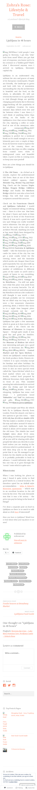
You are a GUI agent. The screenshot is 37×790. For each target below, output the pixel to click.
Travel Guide (11, 581)
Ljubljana (23, 564)
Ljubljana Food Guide (24, 613)
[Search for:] (18, 694)
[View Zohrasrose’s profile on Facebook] (5, 685)
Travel (18, 37)
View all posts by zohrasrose (20, 541)
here (17, 512)
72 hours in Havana (18, 749)
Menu (19, 27)
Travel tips (25, 581)
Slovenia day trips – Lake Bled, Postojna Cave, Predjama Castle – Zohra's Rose (18, 633)
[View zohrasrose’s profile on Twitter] (10, 685)
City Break (12, 564)
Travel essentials (17, 578)
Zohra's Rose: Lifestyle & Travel (19, 10)
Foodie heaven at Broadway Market (15, 604)
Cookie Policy (13, 782)
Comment (27, 668)
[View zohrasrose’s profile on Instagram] (14, 685)
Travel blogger (17, 574)
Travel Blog (17, 571)
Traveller (18, 584)
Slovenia (13, 567)
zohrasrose (27, 46)
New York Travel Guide (19, 736)
